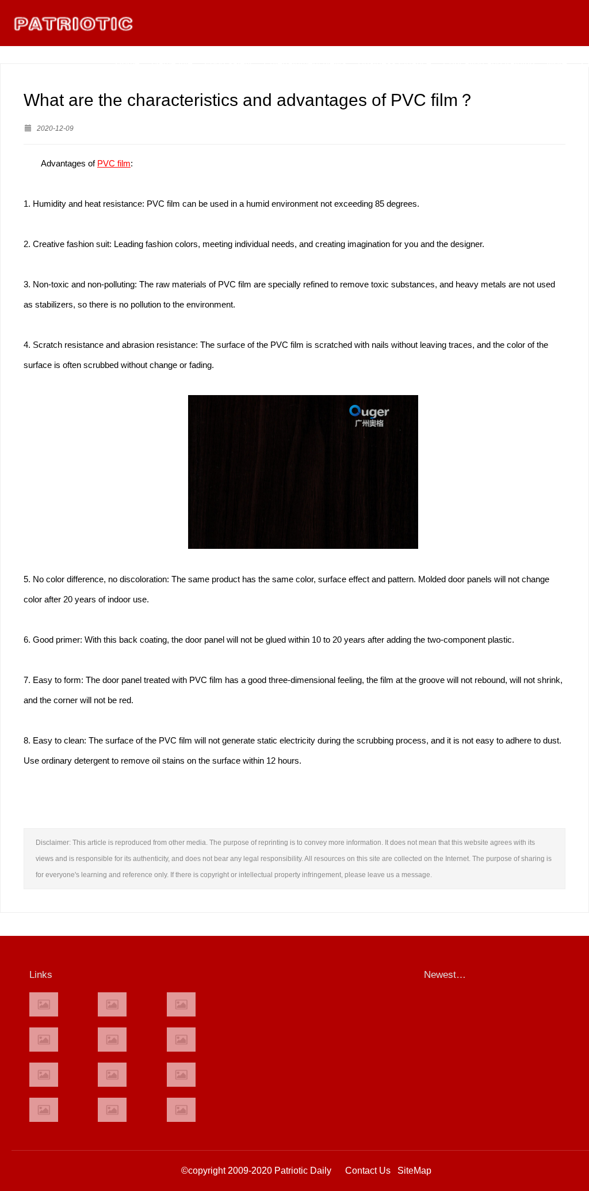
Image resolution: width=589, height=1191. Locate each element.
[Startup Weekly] (112, 1075)
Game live (172, 63)
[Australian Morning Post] (112, 1004)
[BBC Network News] (181, 1039)
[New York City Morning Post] (181, 1075)
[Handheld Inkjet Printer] (43, 1004)
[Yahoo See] (112, 1110)
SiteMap (414, 1170)
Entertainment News (304, 63)
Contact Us (368, 1170)
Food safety (228, 63)
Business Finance (394, 63)
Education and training (489, 63)
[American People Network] (43, 1039)
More (556, 63)
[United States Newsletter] (112, 1039)
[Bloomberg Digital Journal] (43, 1110)
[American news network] (43, 1075)
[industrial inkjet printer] (181, 1110)
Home (127, 63)
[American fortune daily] (181, 1004)
